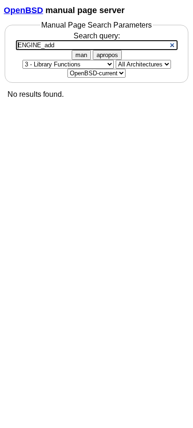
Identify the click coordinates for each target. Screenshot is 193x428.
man (81, 54)
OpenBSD (23, 10)
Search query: (97, 36)
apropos (107, 54)
